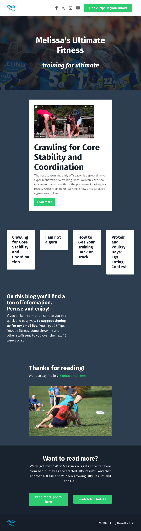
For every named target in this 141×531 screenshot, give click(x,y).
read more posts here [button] (48, 499)
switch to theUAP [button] (92, 499)
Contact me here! (73, 376)
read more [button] (44, 202)
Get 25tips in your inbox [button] (108, 8)
